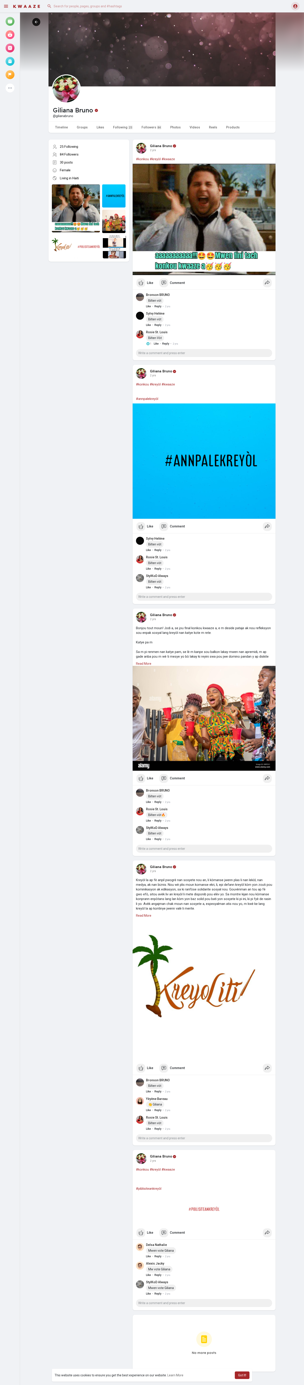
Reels (213, 127)
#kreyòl (155, 159)
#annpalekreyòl (147, 399)
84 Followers (69, 154)
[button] (90, 6)
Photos (175, 127)
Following (122, 127)
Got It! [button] (242, 1375)
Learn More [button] (175, 1375)
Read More (143, 663)
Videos (195, 127)
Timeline (61, 127)
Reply (157, 306)
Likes (100, 127)
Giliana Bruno (161, 146)
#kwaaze (168, 159)
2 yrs (153, 150)
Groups (82, 127)
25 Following (69, 147)
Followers (151, 127)
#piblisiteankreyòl (148, 1189)
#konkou (142, 159)
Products (233, 127)
